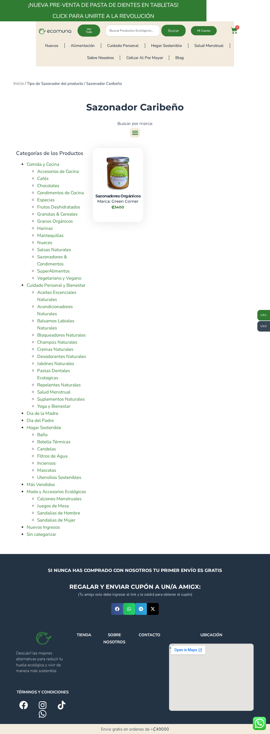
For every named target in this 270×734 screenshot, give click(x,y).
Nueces (44, 243)
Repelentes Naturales (59, 385)
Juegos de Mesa (53, 506)
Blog (179, 57)
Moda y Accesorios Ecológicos (56, 492)
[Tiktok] (61, 705)
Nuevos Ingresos (43, 527)
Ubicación (211, 635)
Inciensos (46, 463)
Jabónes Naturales (55, 364)
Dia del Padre (40, 420)
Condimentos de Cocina (60, 193)
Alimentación (83, 45)
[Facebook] (23, 705)
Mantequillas (50, 235)
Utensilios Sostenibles (59, 477)
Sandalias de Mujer (56, 520)
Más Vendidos (41, 485)
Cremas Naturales (55, 349)
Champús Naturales (57, 342)
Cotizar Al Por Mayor (144, 57)
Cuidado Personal (123, 45)
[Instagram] (42, 705)
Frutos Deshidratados (58, 207)
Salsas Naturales (54, 250)
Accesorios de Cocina (58, 171)
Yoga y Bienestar (53, 406)
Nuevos (51, 45)
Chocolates (48, 186)
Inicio (18, 83)
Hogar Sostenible (166, 45)
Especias (46, 200)
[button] (135, 133)
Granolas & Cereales (57, 214)
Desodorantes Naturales (61, 356)
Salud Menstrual (209, 45)
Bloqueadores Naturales (61, 335)
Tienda (84, 635)
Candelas (46, 449)
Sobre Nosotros (100, 57)
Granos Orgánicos (55, 221)
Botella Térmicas (53, 442)
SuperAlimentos (53, 271)
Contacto (149, 635)
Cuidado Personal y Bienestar (56, 285)
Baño (42, 435)
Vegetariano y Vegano (59, 278)
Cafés (43, 179)
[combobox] (132, 30)
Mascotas (46, 470)
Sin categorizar (41, 534)
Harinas (45, 228)
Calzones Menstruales (59, 499)
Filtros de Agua (52, 456)
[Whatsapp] (42, 713)
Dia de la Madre (42, 413)
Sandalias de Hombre (58, 513)
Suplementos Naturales (61, 399)
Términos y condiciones (43, 692)
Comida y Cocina (43, 164)
